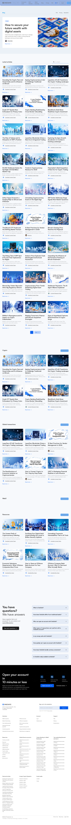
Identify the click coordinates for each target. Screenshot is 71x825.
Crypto (7, 21)
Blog (42, 2)
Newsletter (66, 12)
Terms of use (55, 816)
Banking (14, 2)
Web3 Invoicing (37, 3)
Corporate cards (23, 3)
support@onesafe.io (7, 623)
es (57, 2)
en (56, 2)
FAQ (52, 2)
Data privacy (61, 816)
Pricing (47, 2)
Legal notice (66, 816)
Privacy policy (49, 710)
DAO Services (30, 3)
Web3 (18, 2)
